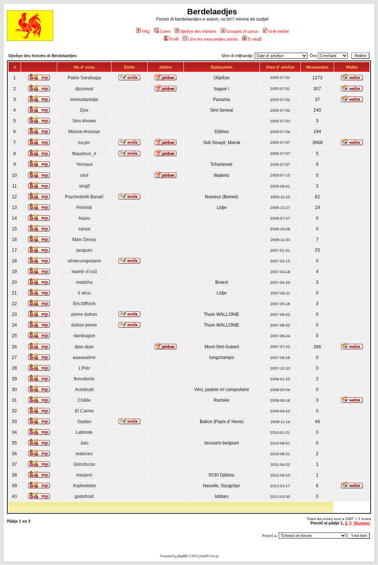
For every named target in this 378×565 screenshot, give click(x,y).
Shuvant (362, 523)
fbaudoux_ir (84, 153)
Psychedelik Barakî (84, 196)
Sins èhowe (84, 120)
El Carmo (84, 411)
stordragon (84, 335)
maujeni (84, 475)
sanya (84, 228)
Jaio (84, 443)
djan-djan (84, 346)
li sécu (84, 293)
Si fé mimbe (278, 31)
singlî (84, 186)
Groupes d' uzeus (242, 31)
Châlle (84, 400)
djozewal (84, 88)
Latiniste (84, 432)
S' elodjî (254, 39)
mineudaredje (84, 99)
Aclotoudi (84, 389)
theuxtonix (84, 378)
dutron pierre (84, 325)
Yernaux (84, 164)
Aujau (84, 218)
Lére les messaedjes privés (213, 39)
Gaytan (84, 421)
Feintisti (84, 207)
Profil (173, 39)
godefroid (84, 496)
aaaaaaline (84, 357)
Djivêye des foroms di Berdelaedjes (42, 55)
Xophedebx (84, 485)
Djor (84, 110)
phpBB (182, 556)
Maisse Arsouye (84, 131)
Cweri (165, 31)
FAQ (146, 31)
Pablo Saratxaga (84, 77)
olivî (84, 175)
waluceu (84, 453)
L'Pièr (84, 368)
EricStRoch (84, 303)
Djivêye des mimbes (198, 31)
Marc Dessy (84, 239)
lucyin (84, 142)
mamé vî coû (84, 271)
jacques (84, 250)
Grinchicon (84, 464)
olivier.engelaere (84, 261)
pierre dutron (84, 314)
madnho (84, 282)
